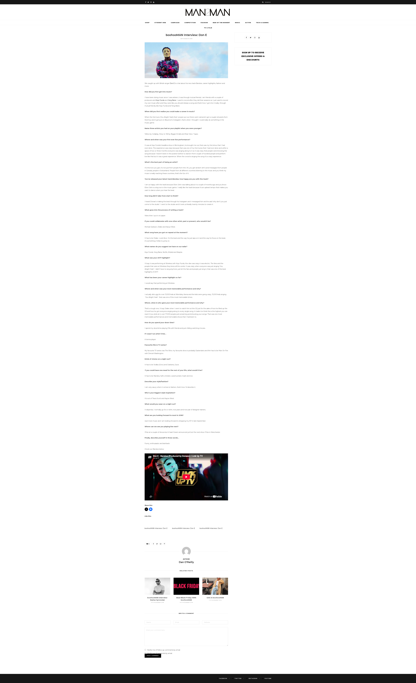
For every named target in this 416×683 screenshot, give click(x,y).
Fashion (204, 22)
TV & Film (208, 28)
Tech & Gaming (262, 22)
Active (248, 22)
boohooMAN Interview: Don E (156, 528)
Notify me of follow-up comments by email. (163, 650)
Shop (147, 22)
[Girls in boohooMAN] (215, 586)
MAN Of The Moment (221, 22)
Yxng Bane (172, 100)
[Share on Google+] (160, 543)
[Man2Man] (208, 12)
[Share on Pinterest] (164, 543)
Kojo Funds (160, 100)
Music (237, 22)
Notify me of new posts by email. (159, 653)
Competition (190, 22)
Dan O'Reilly (186, 562)
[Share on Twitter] (157, 543)
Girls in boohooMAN (215, 598)
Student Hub (160, 22)
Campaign (175, 22)
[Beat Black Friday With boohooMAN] (186, 586)
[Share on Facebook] (153, 543)
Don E (172, 83)
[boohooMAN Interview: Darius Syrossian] (157, 586)
